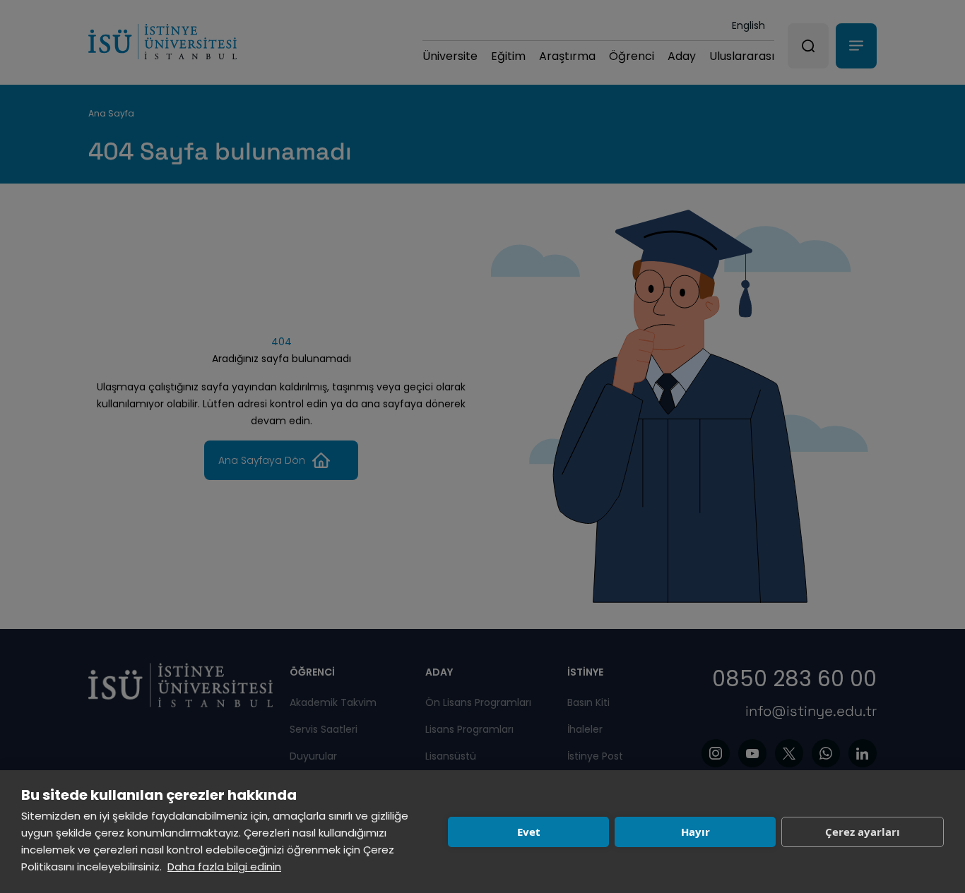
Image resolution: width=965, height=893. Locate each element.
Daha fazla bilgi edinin (224, 866)
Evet (528, 832)
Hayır (695, 832)
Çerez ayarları (862, 832)
